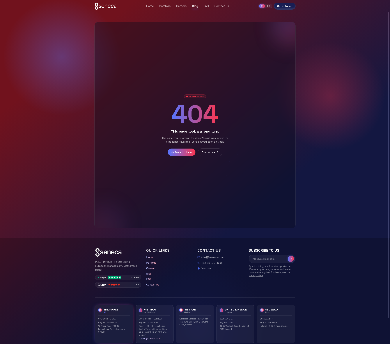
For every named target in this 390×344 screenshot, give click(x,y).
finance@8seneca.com (149, 338)
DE (268, 6)
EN (262, 6)
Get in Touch (284, 6)
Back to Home (183, 152)
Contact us (208, 152)
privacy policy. (256, 275)
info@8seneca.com (212, 257)
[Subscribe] (291, 259)
